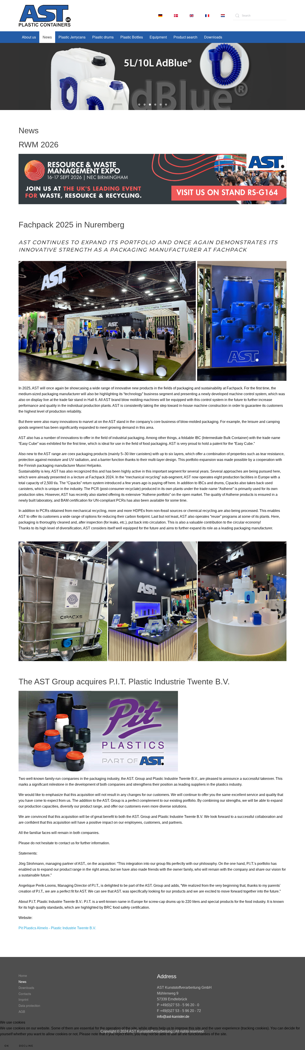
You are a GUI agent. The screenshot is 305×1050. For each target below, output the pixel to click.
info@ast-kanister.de (173, 1016)
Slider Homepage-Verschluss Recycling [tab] (161, 105)
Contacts (25, 993)
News (47, 37)
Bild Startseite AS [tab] (155, 105)
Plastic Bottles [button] (131, 37)
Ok (6, 1045)
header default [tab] (166, 105)
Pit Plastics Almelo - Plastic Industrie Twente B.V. (57, 928)
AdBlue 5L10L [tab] (150, 105)
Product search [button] (185, 37)
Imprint (23, 999)
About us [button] (29, 37)
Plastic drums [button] (103, 37)
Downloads (213, 37)
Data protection (29, 1005)
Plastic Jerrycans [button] (72, 37)
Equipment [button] (158, 37)
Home (23, 975)
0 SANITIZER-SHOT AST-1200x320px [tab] (145, 105)
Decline (26, 1045)
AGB (22, 1011)
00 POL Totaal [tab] (139, 105)
